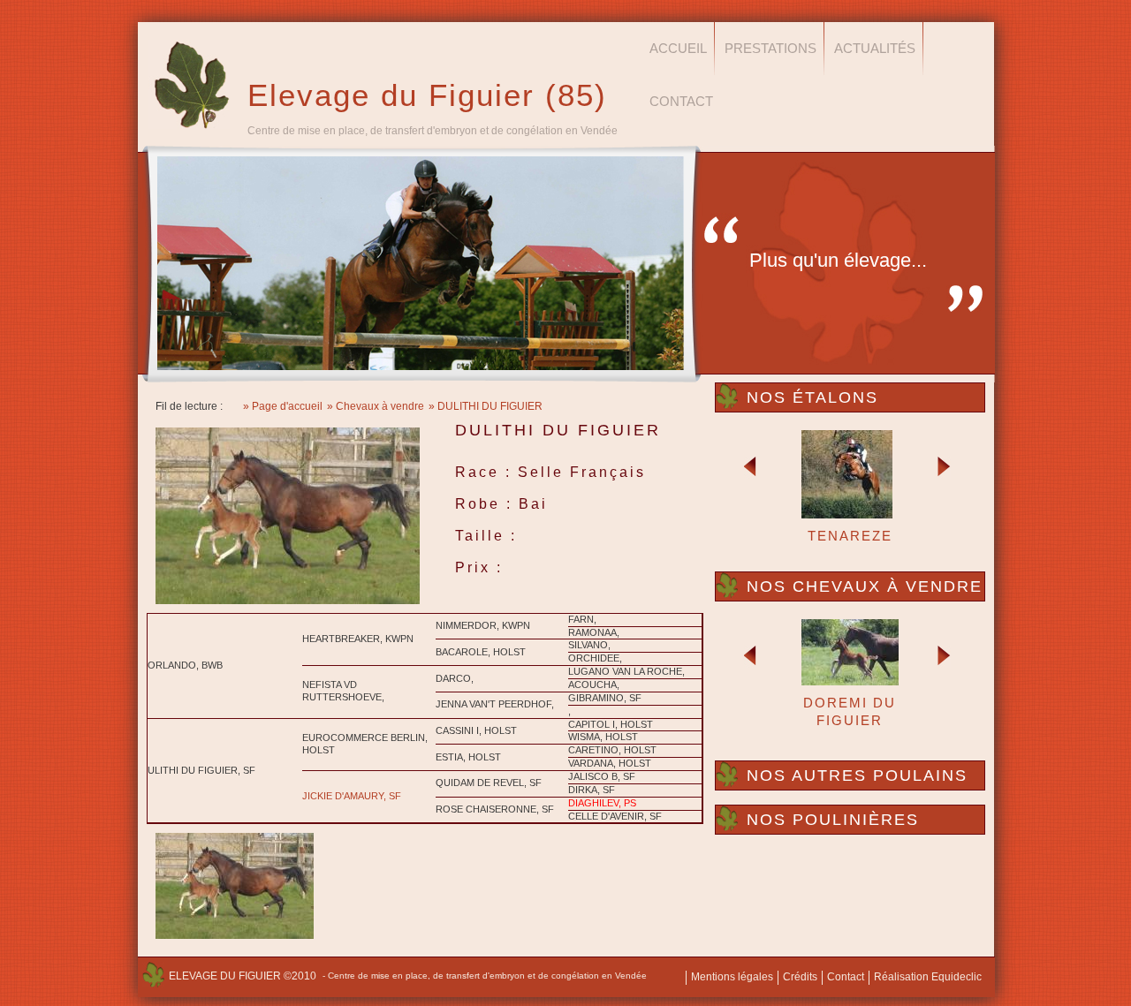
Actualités (874, 48)
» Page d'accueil (283, 406)
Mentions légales (732, 977)
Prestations (770, 48)
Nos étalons (812, 397)
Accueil (678, 48)
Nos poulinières (833, 819)
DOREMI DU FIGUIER (849, 711)
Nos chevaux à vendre (865, 586)
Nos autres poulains (857, 775)
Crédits (800, 977)
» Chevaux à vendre (375, 406)
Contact (681, 101)
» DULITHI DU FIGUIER (486, 406)
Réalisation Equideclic (928, 977)
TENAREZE (850, 535)
